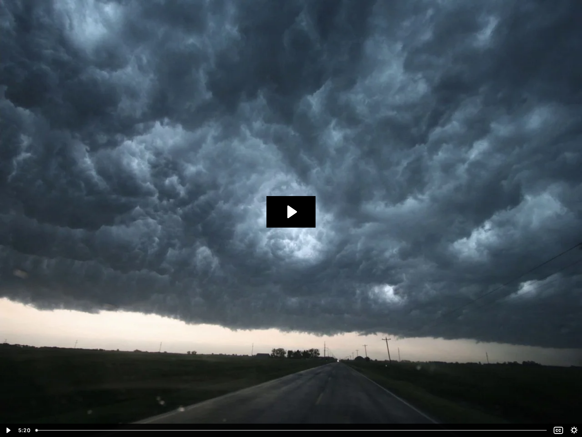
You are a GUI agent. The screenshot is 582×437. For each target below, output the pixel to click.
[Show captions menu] (558, 430)
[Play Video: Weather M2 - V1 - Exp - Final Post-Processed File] (291, 212)
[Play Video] (8, 430)
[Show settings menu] (574, 430)
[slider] (292, 430)
